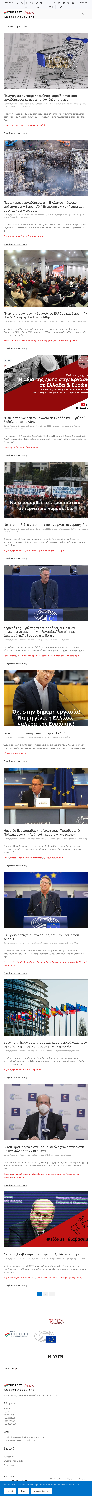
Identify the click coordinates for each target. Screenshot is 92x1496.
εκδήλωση (37, 857)
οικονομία (74, 655)
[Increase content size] (29, 7)
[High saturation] (41, 2)
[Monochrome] (22, 2)
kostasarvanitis (23, 640)
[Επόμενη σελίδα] (52, 1294)
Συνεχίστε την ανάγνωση (15, 133)
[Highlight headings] (63, 2)
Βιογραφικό (9, 1456)
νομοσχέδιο (50, 1174)
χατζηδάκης (18, 1177)
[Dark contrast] (26, 2)
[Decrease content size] (23, 7)
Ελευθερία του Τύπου (26, 962)
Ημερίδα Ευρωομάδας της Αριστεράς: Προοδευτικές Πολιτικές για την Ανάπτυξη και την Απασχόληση (42, 832)
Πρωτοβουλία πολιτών (56, 962)
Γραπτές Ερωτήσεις (76, 214)
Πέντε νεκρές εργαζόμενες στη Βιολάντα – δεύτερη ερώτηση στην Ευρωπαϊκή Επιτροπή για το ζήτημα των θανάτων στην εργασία (44, 206)
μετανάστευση (62, 655)
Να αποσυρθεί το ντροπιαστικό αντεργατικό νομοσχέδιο (45, 524)
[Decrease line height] (47, 7)
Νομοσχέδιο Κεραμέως (55, 550)
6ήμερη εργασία (11, 753)
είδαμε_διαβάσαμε (18, 1277)
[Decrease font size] (35, 7)
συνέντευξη (73, 962)
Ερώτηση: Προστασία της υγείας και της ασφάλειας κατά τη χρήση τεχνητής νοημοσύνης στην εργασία (45, 1044)
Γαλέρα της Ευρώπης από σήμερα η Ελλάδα (36, 733)
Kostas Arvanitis (24, 104)
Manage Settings (41, 1491)
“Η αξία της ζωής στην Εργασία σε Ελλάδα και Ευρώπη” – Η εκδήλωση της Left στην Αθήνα (45, 315)
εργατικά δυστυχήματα (23, 236)
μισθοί (42, 125)
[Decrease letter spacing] (58, 7)
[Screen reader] (68, 2)
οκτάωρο (61, 1174)
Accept (9, 1491)
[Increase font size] (41, 7)
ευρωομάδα (57, 857)
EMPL (6, 447)
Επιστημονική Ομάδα (13, 1461)
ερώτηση (38, 236)
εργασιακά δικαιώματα (33, 550)
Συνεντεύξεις (72, 943)
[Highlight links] (59, 2)
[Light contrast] (31, 2)
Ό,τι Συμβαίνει (10, 106)
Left (23, 340)
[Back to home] (19, 14)
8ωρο (6, 1277)
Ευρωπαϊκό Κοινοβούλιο (65, 340)
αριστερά (27, 857)
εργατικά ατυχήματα (43, 340)
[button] (83, 14)
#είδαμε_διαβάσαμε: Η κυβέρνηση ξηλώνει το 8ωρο (42, 1254)
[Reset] (69, 7)
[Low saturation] (36, 2)
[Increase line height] (52, 7)
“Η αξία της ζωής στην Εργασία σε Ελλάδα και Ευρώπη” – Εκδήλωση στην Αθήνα (45, 420)
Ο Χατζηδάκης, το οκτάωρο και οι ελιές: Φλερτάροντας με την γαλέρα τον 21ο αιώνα (44, 1149)
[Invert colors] (17, 2)
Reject (23, 1491)
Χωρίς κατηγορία (23, 106)
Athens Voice (10, 962)
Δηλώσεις (82, 104)
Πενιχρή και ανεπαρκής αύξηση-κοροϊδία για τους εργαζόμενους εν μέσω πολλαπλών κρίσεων (40, 97)
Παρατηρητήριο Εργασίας (75, 1258)
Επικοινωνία (9, 1465)
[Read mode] (73, 2)
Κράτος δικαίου (47, 655)
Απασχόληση (16, 857)
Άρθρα (72, 640)
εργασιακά (33, 125)
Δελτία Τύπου (72, 104)
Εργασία (23, 125)
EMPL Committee (12, 340)
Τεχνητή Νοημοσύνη (32, 1069)
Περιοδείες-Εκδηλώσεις (78, 321)
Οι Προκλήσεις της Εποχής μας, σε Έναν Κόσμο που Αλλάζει (41, 937)
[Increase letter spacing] (64, 7)
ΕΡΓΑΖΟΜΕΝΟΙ (11, 125)
